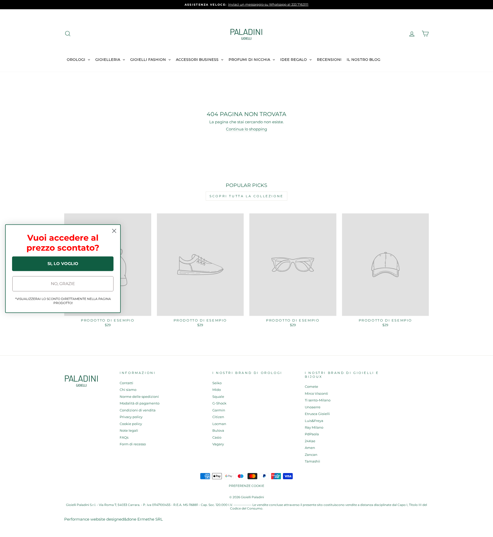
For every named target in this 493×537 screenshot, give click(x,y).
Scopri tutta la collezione (246, 196)
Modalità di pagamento (139, 403)
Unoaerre (312, 407)
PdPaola (312, 434)
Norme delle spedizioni (139, 397)
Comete (311, 387)
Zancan (311, 455)
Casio (216, 437)
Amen (310, 448)
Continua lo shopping (246, 129)
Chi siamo (128, 390)
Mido (216, 390)
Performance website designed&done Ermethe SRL (113, 519)
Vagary (218, 444)
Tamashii (312, 461)
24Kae (310, 441)
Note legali (129, 430)
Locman (219, 424)
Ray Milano (314, 427)
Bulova (218, 430)
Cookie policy (131, 424)
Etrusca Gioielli (317, 414)
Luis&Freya (314, 421)
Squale (218, 397)
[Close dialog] (114, 230)
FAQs (124, 437)
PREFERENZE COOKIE (246, 486)
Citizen (218, 417)
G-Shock (219, 403)
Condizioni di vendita (138, 410)
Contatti (126, 383)
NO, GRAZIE (63, 283)
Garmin (218, 410)
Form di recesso (133, 444)
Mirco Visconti (316, 393)
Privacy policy (131, 417)
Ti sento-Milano (317, 400)
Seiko (217, 383)
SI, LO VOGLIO (63, 263)
